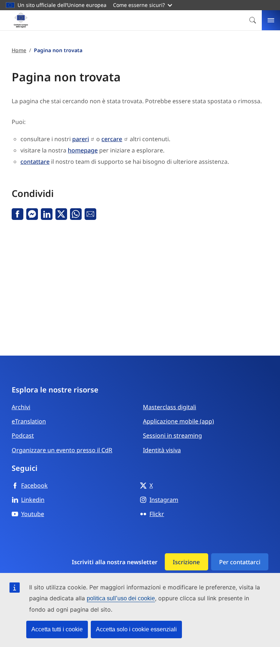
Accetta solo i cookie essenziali (136, 629)
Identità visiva (162, 450)
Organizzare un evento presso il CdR (62, 450)
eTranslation (29, 421)
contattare (35, 162)
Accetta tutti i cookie (57, 629)
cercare (111, 139)
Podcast (23, 435)
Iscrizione (186, 562)
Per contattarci (239, 562)
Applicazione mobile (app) (178, 421)
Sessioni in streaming (172, 435)
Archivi (21, 407)
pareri (80, 139)
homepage (83, 150)
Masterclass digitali (169, 407)
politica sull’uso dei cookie (121, 598)
